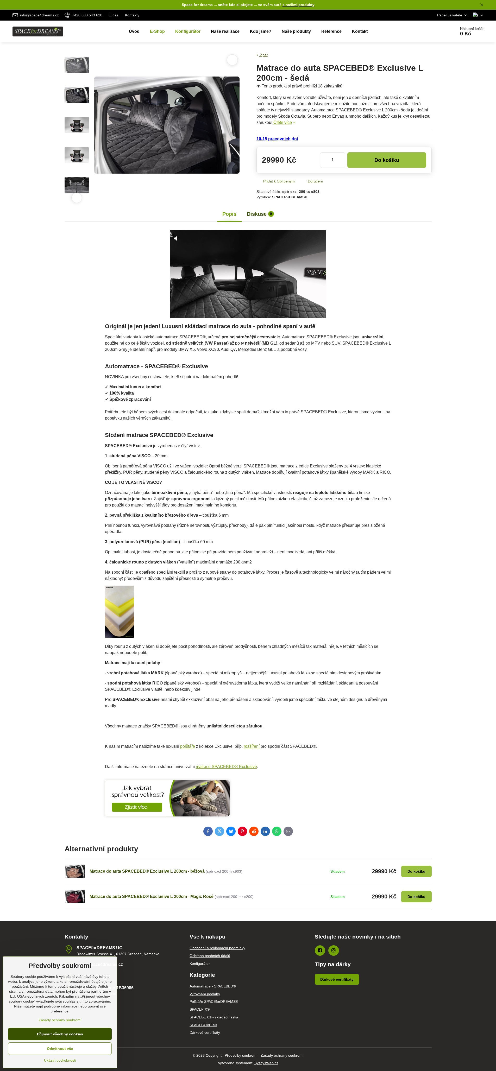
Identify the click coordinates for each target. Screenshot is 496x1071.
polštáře (187, 746)
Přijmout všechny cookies (60, 1034)
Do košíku (386, 160)
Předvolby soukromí (241, 1055)
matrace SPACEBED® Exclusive (226, 766)
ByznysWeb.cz (266, 1063)
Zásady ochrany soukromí (282, 1055)
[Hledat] (437, 31)
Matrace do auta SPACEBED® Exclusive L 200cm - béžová (147, 871)
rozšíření (252, 746)
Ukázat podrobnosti (60, 1060)
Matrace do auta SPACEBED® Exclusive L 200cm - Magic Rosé (152, 896)
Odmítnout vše (60, 1049)
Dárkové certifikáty (337, 979)
